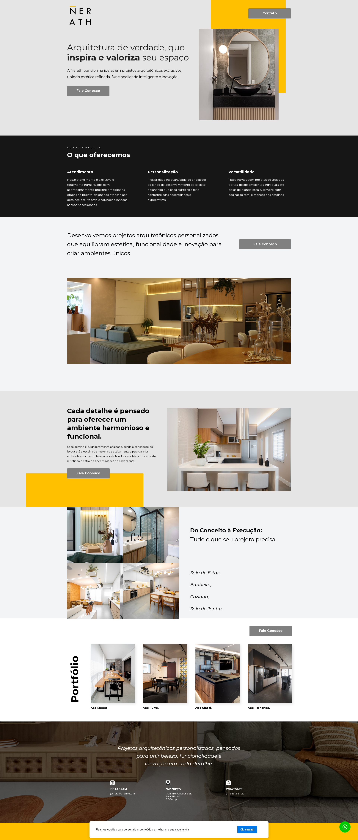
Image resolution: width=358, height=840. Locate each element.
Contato (270, 13)
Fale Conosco (88, 91)
